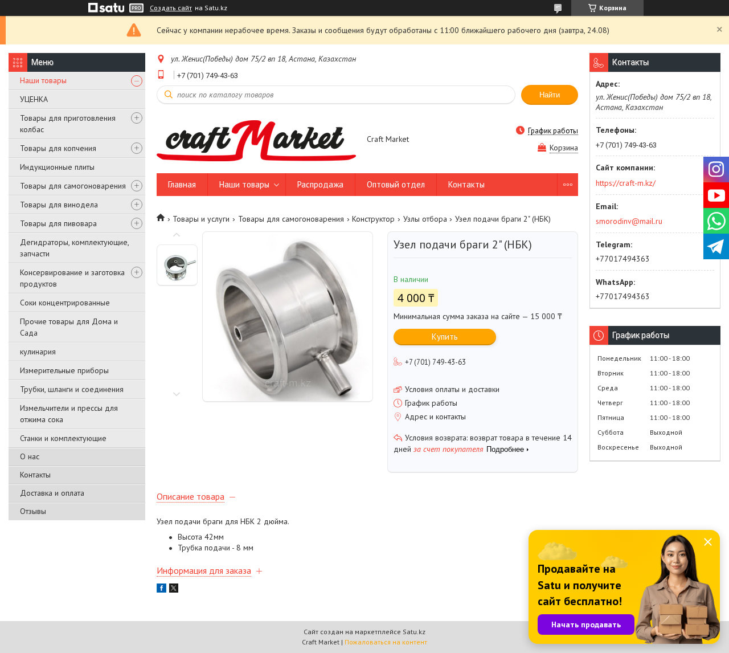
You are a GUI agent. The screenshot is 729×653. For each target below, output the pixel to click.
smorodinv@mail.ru (629, 221)
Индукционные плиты (57, 167)
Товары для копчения (58, 148)
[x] (173, 590)
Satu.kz (414, 631)
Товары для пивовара (58, 223)
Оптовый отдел (396, 184)
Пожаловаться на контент (386, 642)
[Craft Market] (256, 139)
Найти (549, 95)
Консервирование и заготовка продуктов (72, 278)
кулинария (38, 351)
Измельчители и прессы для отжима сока (69, 414)
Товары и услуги (201, 219)
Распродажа (320, 184)
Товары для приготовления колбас (68, 123)
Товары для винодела (59, 204)
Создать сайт (171, 8)
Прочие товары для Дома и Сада (69, 327)
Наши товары (43, 80)
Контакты (35, 475)
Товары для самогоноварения (73, 186)
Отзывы (33, 511)
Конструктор (373, 219)
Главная (182, 184)
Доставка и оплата (52, 493)
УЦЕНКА (34, 99)
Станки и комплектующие (63, 438)
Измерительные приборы (64, 370)
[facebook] (161, 590)
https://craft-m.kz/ (626, 183)
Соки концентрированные (65, 302)
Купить (445, 336)
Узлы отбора (425, 219)
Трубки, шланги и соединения (72, 389)
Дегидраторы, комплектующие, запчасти (74, 248)
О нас (29, 456)
